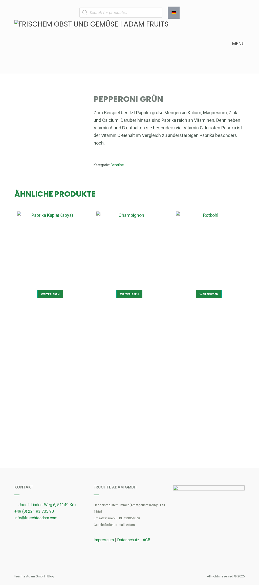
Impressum (104, 539)
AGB (146, 539)
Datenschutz (128, 539)
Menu (238, 43)
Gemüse (117, 165)
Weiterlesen (50, 294)
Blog (50, 576)
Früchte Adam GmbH (29, 576)
